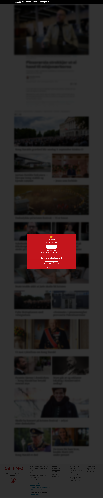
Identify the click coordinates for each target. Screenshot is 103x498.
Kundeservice (56, 470)
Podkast (51, 2)
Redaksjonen (56, 468)
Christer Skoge (34, 494)
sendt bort (18, 111)
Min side (54, 474)
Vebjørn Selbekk (12, 475)
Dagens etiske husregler (37, 489)
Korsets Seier (31, 2)
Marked (54, 471)
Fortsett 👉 (51, 247)
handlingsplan (28, 111)
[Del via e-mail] (76, 84)
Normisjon (63, 102)
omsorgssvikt (48, 111)
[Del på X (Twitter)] (73, 84)
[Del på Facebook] (71, 84)
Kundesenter (56, 476)
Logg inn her (51, 263)
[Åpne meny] (88, 2)
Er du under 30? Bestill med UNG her (51, 253)
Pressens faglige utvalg (37, 483)
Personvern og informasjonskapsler (40, 487)
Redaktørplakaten (35, 485)
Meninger (43, 2)
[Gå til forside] (19, 2)
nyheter (56, 111)
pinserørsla (38, 111)
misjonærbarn (65, 111)
